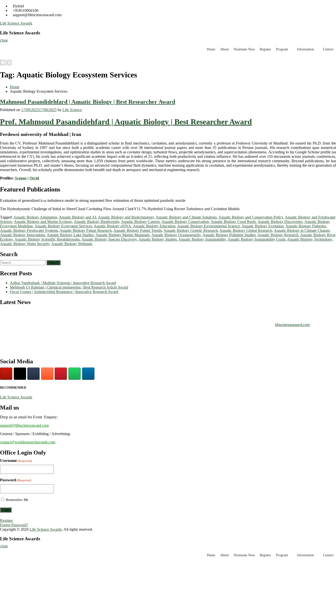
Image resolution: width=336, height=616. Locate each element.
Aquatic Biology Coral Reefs (233, 222)
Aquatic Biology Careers (140, 222)
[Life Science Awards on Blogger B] (47, 373)
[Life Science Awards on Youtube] (6, 373)
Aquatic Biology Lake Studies (70, 235)
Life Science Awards (16, 23)
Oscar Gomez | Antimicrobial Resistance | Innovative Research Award (64, 292)
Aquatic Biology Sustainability (202, 239)
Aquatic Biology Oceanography (176, 235)
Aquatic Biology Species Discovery (109, 239)
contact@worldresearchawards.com (27, 442)
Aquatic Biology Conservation (185, 222)
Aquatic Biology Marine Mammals (122, 235)
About (224, 49)
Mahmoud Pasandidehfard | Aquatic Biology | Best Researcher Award (87, 102)
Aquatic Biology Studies (157, 239)
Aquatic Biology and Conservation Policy (250, 217)
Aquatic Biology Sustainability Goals (256, 239)
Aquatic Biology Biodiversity (96, 222)
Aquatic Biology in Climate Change (302, 230)
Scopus (21, 178)
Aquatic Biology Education (154, 226)
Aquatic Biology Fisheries (305, 226)
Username (16, 460)
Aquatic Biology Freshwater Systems (29, 230)
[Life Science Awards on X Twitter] (20, 373)
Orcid (34, 178)
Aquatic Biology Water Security (24, 244)
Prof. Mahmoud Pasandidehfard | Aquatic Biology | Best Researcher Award (126, 121)
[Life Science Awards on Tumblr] (33, 373)
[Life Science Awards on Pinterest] (61, 373)
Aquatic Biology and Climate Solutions (186, 217)
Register (265, 49)
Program (282, 49)
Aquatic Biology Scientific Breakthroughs (47, 239)
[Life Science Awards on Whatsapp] (74, 373)
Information (305, 49)
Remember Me (17, 500)
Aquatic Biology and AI (77, 217)
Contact (328, 49)
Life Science (72, 110)
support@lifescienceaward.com (24, 425)
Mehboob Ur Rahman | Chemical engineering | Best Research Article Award (69, 287)
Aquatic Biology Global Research (245, 230)
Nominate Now (244, 49)
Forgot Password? (14, 525)
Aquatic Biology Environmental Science (208, 226)
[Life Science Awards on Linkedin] (88, 373)
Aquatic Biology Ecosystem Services (63, 226)
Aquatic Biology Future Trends (137, 230)
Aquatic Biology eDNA (112, 226)
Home (211, 49)
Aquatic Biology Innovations (22, 235)
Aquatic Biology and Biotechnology (126, 217)
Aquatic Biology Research (277, 235)
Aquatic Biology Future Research (86, 230)
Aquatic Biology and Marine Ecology (43, 222)
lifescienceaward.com (292, 323)
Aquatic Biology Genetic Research (191, 230)
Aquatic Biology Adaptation (35, 217)
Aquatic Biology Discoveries (280, 222)
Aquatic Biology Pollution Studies (229, 235)
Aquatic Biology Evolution (263, 226)
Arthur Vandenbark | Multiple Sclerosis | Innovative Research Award (63, 283)
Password (15, 480)
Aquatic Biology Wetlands (71, 244)
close (4, 40)
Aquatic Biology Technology (309, 239)
